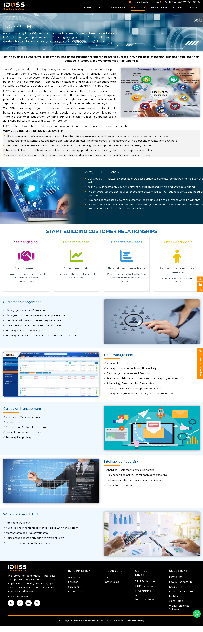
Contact (194, 7)
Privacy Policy (135, 620)
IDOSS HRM (176, 586)
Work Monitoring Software (179, 607)
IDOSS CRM (176, 577)
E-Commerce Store (181, 591)
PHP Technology (145, 586)
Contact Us (75, 591)
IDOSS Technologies (87, 620)
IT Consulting (143, 590)
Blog (106, 577)
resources (158, 7)
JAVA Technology (145, 581)
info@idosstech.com (145, 2)
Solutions (73, 586)
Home (88, 7)
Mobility (173, 596)
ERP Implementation (145, 597)
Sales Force (176, 600)
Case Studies (111, 581)
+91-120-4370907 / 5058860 (181, 2)
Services (117, 7)
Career (178, 7)
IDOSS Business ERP (181, 581)
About (101, 7)
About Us (74, 577)
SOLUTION (137, 7)
